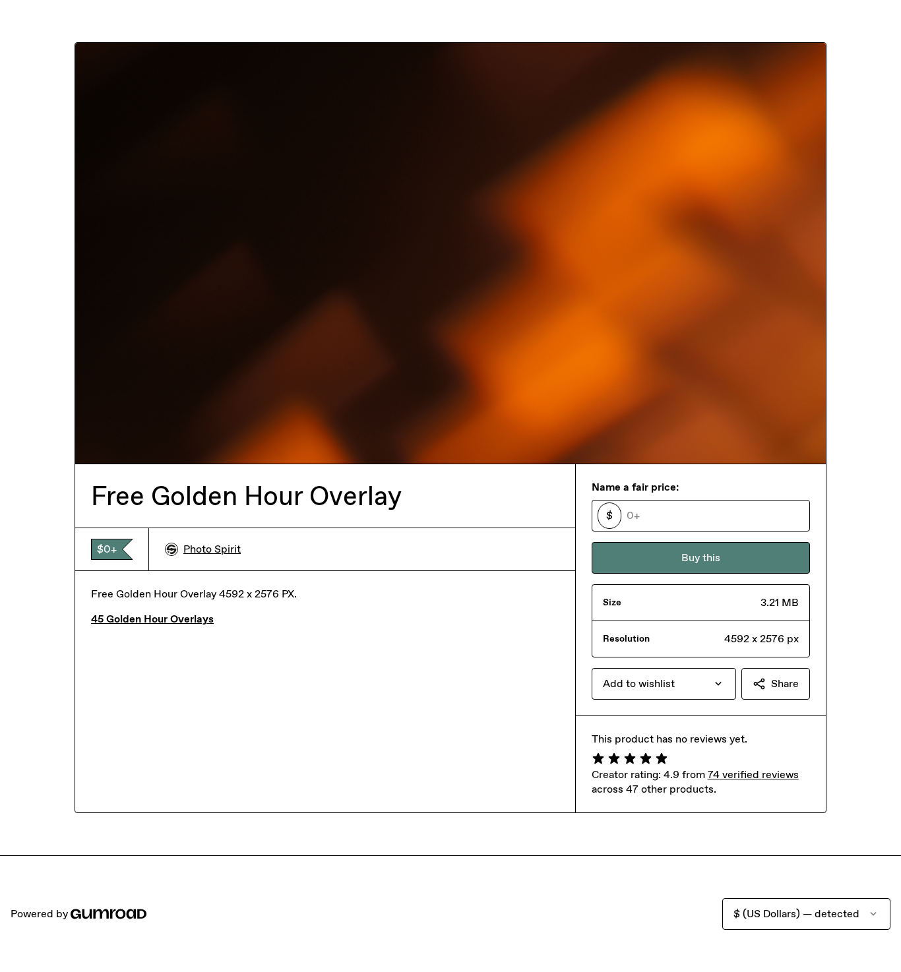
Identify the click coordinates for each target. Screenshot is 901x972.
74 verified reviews (753, 774)
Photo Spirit (212, 549)
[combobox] (664, 684)
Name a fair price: (635, 487)
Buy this (700, 557)
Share (785, 683)
